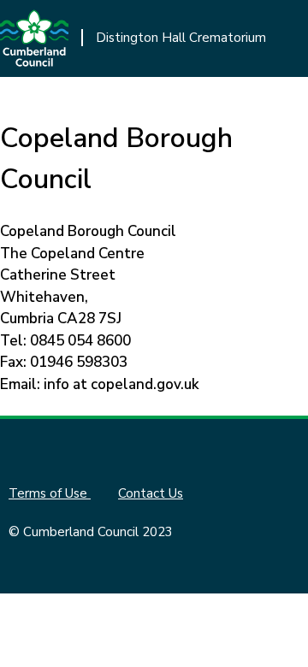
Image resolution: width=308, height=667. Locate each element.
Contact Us (150, 493)
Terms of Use (50, 493)
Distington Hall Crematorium (181, 37)
